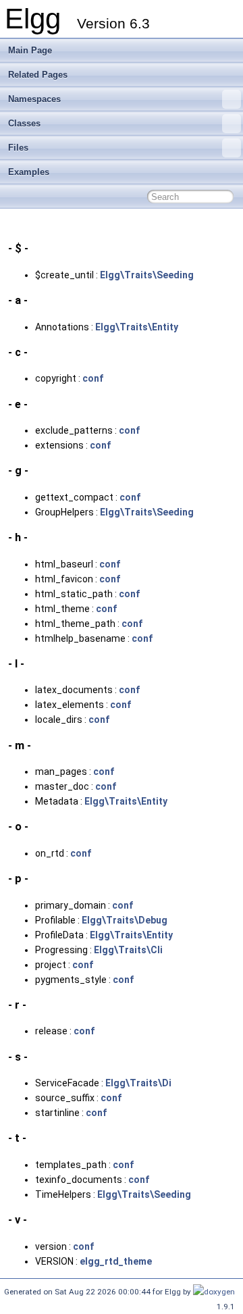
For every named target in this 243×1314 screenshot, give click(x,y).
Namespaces (34, 99)
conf (92, 378)
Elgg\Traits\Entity (136, 327)
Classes (24, 123)
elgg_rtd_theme (116, 1261)
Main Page (30, 50)
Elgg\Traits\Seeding (147, 275)
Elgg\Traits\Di (138, 1083)
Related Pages (38, 75)
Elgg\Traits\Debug (124, 920)
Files (18, 148)
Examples (28, 172)
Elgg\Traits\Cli (128, 949)
